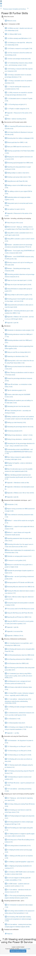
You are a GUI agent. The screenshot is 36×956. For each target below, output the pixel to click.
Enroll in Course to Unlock (18, 951)
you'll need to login (25, 949)
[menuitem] (1, 4)
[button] (1, 1)
